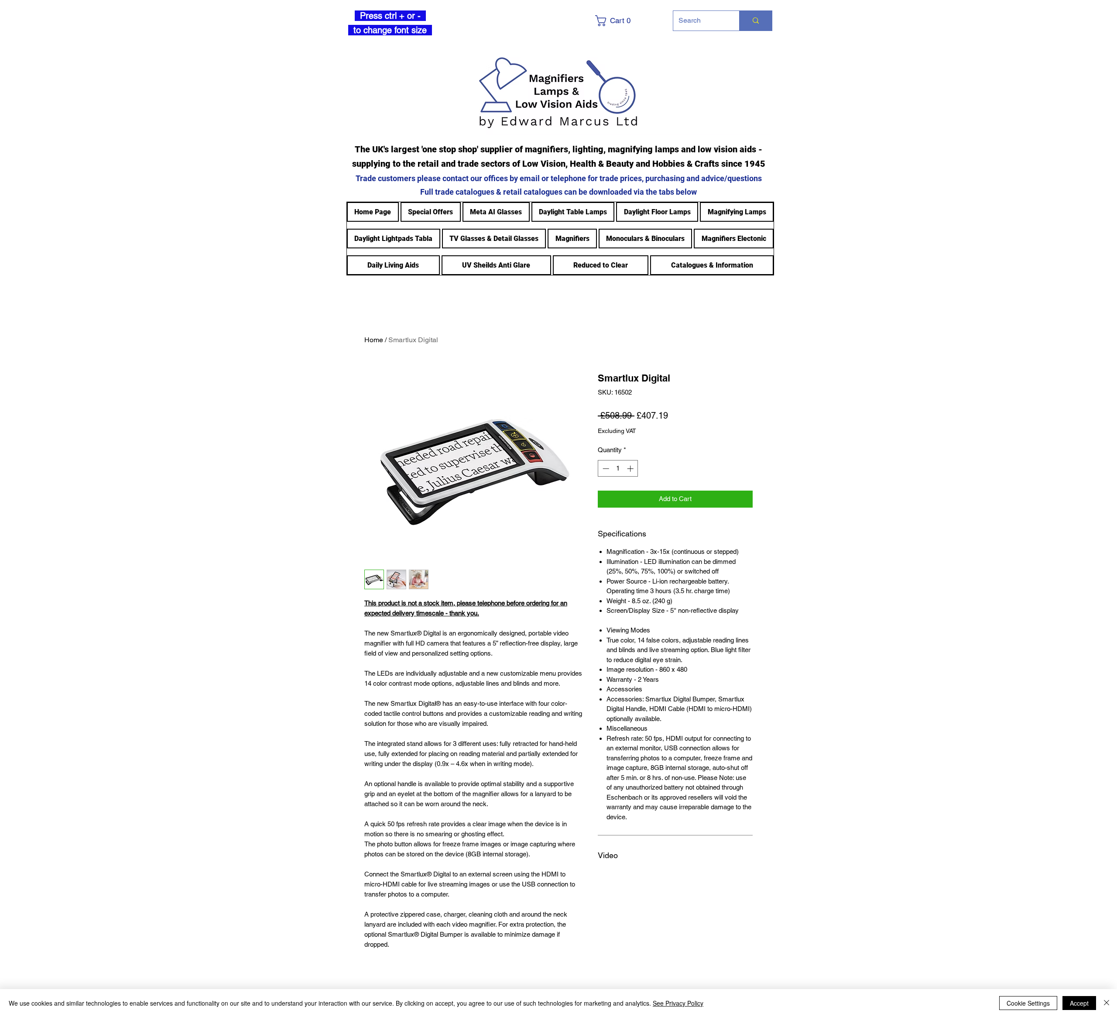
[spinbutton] (618, 468)
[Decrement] (605, 468)
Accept (1079, 1003)
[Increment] (631, 468)
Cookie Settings (1028, 1003)
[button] (626, 20)
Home (373, 340)
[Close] (1106, 1003)
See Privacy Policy (678, 1003)
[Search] (755, 21)
